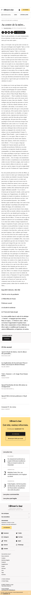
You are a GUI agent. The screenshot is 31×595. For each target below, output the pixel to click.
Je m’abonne (15, 434)
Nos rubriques (5, 513)
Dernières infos (7, 14)
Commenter (7, 338)
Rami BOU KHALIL (7, 28)
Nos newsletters (6, 516)
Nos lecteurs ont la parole (10, 20)
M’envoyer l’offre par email (15, 438)
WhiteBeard (12, 590)
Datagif (7, 588)
